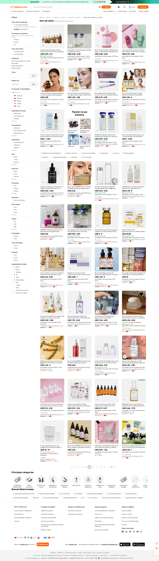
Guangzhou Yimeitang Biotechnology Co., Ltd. (79, 412)
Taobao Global (87, 552)
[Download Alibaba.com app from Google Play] (138, 544)
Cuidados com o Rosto (74, 17)
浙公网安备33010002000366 (109, 558)
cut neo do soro (93, 497)
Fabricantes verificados (74, 510)
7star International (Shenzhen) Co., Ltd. (79, 103)
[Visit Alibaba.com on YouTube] (137, 531)
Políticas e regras (46, 530)
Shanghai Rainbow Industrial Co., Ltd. (105, 373)
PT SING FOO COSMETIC (75, 194)
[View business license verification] (96, 558)
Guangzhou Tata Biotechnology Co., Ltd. (51, 325)
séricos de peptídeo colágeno (47, 493)
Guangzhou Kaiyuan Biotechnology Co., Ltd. (52, 194)
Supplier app (73, 544)
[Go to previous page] (71, 467)
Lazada (80, 552)
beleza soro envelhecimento (51, 497)
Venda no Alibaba (126, 510)
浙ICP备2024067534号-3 (126, 558)
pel (83, 497)
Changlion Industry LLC (128, 281)
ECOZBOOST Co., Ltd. (128, 412)
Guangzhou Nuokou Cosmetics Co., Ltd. (133, 239)
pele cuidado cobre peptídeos (95, 493)
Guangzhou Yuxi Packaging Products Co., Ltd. (52, 414)
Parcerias (124, 524)
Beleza (48, 17)
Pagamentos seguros (47, 510)
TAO (94, 552)
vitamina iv (45, 157)
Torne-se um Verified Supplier (130, 521)
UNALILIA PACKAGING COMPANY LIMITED (107, 413)
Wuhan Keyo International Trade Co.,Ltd (51, 285)
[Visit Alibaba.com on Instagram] (134, 531)
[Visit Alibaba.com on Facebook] (123, 531)
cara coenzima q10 (65, 493)
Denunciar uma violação (101, 530)
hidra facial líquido (129, 153)
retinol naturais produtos (60, 157)
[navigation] (24, 242)
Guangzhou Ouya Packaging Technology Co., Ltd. (134, 62)
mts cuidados (78, 493)
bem (33, 75)
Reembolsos (98, 521)
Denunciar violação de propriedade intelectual (105, 525)
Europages (106, 552)
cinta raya (116, 153)
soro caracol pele (86, 157)
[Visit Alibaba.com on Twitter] (130, 531)
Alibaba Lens (24, 544)
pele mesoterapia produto (21, 497)
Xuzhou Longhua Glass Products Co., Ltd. (106, 198)
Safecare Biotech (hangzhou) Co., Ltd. (105, 101)
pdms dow (74, 157)
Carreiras (16, 521)
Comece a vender (127, 514)
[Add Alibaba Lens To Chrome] (43, 544)
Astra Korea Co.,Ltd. (46, 369)
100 (112, 467)
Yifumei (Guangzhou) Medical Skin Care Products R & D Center (134, 369)
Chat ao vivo (98, 514)
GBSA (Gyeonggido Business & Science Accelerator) (134, 196)
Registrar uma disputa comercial (104, 517)
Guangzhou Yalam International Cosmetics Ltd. (134, 103)
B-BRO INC (98, 453)
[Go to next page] (115, 467)
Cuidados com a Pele (59, 17)
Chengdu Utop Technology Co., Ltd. (50, 61)
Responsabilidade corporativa (22, 517)
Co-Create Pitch (19, 514)
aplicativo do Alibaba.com (110, 544)
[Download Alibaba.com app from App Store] (125, 544)
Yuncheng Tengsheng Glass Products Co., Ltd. (134, 330)
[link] (156, 543)
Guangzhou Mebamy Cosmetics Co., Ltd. (51, 144)
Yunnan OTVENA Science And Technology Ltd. (79, 58)
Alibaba (42, 17)
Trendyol (99, 552)
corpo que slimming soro (114, 493)
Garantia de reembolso (47, 514)
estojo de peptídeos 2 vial (70, 497)
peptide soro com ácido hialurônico (52, 153)
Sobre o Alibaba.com (20, 507)
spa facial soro (104, 153)
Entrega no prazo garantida (48, 517)
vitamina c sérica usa (71, 153)
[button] (100, 7)
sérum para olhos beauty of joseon (112, 497)
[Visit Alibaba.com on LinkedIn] (126, 531)
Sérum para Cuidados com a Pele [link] (92, 17)
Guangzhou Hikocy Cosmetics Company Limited (107, 241)
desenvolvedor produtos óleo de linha (24, 493)
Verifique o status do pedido (130, 517)
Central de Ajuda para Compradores (105, 510)
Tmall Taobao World (70, 552)
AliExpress (53, 552)
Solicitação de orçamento (75, 514)
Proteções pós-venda (47, 521)
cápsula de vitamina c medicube (134, 497)
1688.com (60, 552)
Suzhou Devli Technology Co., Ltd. (50, 103)
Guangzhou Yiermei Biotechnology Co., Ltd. (79, 324)
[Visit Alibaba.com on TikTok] (141, 531)
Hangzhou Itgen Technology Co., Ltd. (132, 456)
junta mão (36, 497)
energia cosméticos (131, 493)
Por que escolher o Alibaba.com (23, 510)
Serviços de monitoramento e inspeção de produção (52, 525)
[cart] (124, 7)
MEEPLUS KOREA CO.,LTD (47, 459)
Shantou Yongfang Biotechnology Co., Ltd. (107, 60)
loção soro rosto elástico (89, 153)
